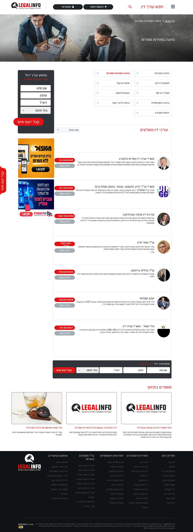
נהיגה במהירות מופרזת (118, 73)
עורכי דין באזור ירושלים (85, 483)
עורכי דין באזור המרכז (85, 474)
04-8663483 (66, 160)
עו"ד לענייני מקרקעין (60, 467)
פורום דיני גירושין (116, 476)
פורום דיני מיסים (117, 467)
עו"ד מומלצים (170, 489)
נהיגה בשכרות (162, 73)
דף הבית (170, 21)
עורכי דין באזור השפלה (85, 479)
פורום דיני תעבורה (116, 503)
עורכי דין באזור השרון (86, 470)
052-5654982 (66, 216)
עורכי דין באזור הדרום (86, 488)
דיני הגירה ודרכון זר (140, 467)
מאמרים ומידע (169, 485)
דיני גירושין (144, 462)
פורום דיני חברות (117, 494)
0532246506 (66, 272)
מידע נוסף (64, 165)
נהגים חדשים (123, 92)
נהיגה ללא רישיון (121, 102)
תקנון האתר (170, 498)
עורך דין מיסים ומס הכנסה (57, 476)
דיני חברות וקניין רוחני (139, 471)
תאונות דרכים (162, 83)
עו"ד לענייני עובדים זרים (85, 502)
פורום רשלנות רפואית (115, 480)
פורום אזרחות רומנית (115, 462)
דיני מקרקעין (143, 480)
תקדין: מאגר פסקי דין (59, 498)
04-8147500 (66, 188)
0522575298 (66, 300)
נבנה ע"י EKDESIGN (25, 524)
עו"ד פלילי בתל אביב (59, 480)
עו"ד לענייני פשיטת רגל (58, 471)
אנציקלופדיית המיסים (59, 485)
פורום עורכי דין (169, 494)
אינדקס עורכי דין (168, 471)
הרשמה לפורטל (168, 476)
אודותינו (172, 467)
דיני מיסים (144, 476)
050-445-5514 (66, 244)
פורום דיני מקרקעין (116, 471)
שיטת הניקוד (123, 83)
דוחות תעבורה (162, 112)
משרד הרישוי (162, 92)
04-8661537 (66, 328)
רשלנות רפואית (142, 498)
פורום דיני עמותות (116, 498)
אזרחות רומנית (62, 462)
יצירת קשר (171, 503)
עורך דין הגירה (88, 506)
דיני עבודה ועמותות (141, 489)
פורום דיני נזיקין (117, 485)
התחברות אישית (168, 480)
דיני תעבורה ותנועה (140, 494)
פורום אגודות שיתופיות (114, 489)
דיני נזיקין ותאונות (141, 485)
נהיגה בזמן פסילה (160, 102)
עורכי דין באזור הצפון (86, 465)
